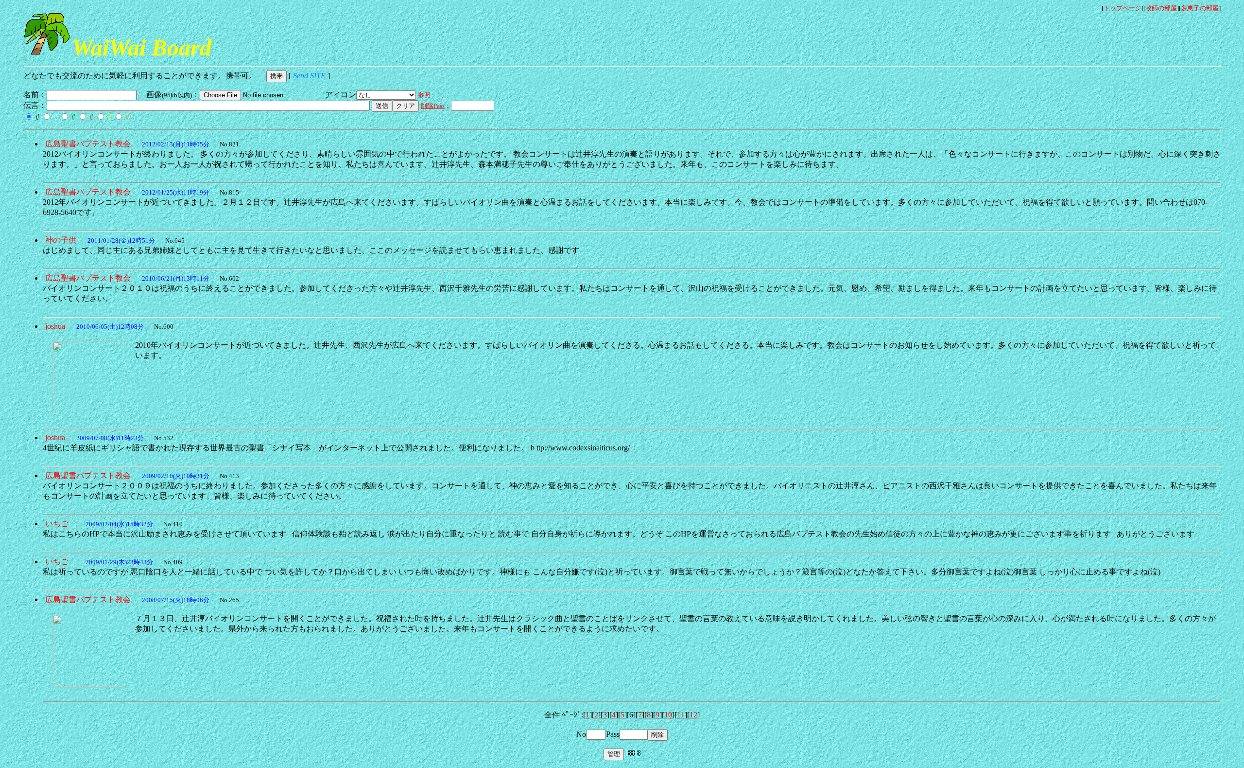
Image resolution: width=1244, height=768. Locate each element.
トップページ (1122, 8)
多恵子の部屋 (1200, 8)
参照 (424, 95)
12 (693, 715)
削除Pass (433, 105)
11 (681, 715)
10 (668, 715)
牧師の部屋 (1161, 8)
